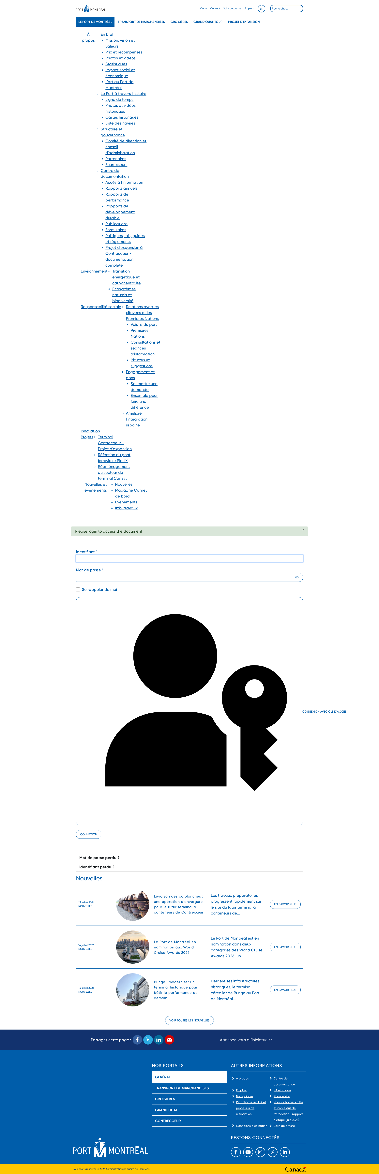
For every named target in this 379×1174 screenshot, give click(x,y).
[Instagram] (260, 1152)
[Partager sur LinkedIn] (158, 1040)
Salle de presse (232, 8)
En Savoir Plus (285, 904)
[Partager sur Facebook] (137, 1040)
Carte (203, 8)
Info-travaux (282, 1090)
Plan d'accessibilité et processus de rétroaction (251, 1108)
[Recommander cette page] (169, 1040)
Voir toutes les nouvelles (189, 1020)
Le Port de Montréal (95, 22)
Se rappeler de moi (99, 589)
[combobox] (286, 8)
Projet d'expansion (244, 22)
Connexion (88, 834)
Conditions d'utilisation (251, 1126)
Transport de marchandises (141, 22)
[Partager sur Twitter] (148, 1040)
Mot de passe (89, 570)
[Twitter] (273, 1152)
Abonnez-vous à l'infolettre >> (246, 1040)
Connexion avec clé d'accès (302, 711)
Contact (215, 8)
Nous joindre (244, 1096)
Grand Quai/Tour (207, 22)
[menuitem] (88, 149)
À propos (242, 1078)
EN (261, 8)
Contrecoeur (168, 1121)
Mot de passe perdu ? (99, 857)
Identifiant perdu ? (96, 867)
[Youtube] (248, 1152)
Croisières (179, 22)
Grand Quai (166, 1110)
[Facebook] (236, 1152)
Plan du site (282, 1096)
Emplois (249, 8)
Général (163, 1077)
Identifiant (86, 551)
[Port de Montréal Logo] (91, 8)
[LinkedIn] (285, 1152)
